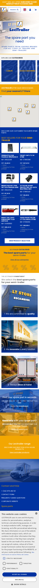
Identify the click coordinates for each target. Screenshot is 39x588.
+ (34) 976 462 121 (8, 491)
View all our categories (19, 259)
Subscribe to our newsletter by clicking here (21, 3)
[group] (8, 71)
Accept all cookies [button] (19, 574)
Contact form (7, 494)
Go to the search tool (19, 406)
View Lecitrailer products (19, 452)
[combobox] (36, 513)
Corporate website (9, 501)
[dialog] (19, 549)
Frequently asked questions (13, 498)
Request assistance (19, 429)
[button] (26, 105)
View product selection (19, 241)
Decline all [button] (19, 580)
